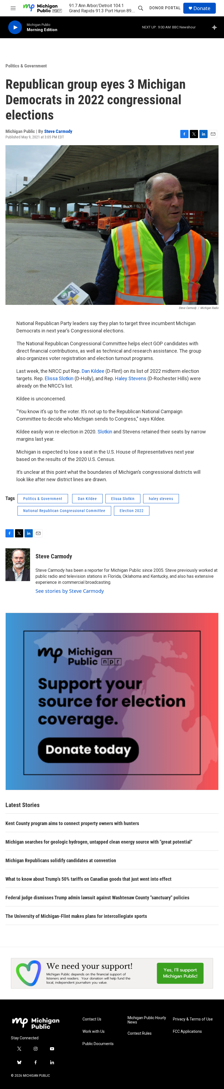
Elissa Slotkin (60, 378)
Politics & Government (26, 66)
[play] (15, 27)
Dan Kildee (93, 371)
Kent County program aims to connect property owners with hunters (72, 823)
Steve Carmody (58, 131)
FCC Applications (187, 1032)
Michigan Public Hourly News (147, 1020)
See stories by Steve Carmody (70, 591)
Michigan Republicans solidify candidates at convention (60, 860)
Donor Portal (165, 8)
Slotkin (104, 432)
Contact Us (91, 1019)
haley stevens (161, 498)
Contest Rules (140, 1033)
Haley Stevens (131, 378)
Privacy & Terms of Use (193, 1019)
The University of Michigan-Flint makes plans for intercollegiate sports (76, 916)
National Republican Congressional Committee (64, 510)
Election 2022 (132, 510)
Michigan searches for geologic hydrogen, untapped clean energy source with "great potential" (98, 842)
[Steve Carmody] (17, 564)
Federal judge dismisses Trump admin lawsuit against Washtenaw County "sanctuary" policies (97, 897)
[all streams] (216, 27)
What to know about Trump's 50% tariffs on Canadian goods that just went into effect (88, 879)
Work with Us (93, 1032)
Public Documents (98, 1044)
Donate (201, 8)
